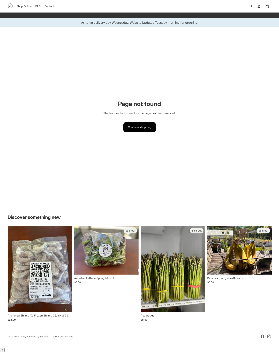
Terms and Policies (63, 336)
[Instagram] (269, 336)
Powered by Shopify (37, 336)
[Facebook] (262, 336)
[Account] (259, 6)
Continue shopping (139, 127)
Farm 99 (20, 336)
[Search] (251, 6)
